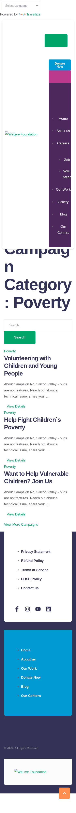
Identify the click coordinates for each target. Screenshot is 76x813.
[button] (15, 406)
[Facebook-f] (17, 609)
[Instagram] (27, 609)
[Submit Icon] (56, 40)
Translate (33, 14)
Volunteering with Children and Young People (30, 366)
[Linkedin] (48, 609)
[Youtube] (38, 609)
